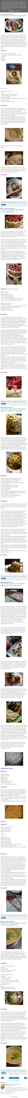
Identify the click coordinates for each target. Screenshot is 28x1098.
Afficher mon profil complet (6, 1093)
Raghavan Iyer (17, 439)
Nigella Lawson (20, 239)
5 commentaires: (21, 1070)
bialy (12, 632)
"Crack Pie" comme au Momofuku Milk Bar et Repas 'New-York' (13, 585)
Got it (18, 11)
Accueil (14, 1077)
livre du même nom (18, 615)
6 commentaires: (21, 401)
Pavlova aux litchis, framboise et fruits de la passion (12, 211)
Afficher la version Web (14, 1080)
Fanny (16, 690)
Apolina (9, 661)
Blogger (16, 1096)
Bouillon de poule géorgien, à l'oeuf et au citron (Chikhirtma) (13, 924)
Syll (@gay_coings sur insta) (13, 1084)
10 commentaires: (22, 202)
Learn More (12, 11)
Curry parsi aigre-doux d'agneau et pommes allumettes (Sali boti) (13, 410)
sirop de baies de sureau (15, 305)
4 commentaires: (21, 576)
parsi (24, 437)
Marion (23, 627)
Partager (3, 204)
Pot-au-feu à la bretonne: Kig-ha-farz (14, 16)
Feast (19, 259)
